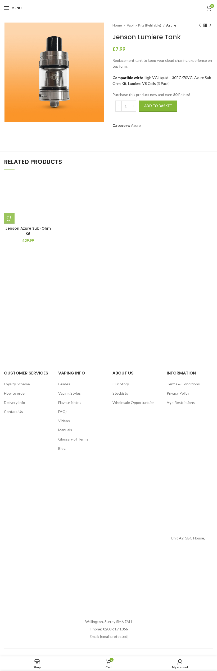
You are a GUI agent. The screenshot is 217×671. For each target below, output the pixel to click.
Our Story (120, 384)
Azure (171, 25)
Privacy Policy (178, 393)
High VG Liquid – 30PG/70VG (168, 77)
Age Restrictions (181, 402)
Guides (64, 384)
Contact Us (13, 411)
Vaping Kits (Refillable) (144, 25)
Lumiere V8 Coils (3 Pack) (149, 83)
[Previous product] (199, 25)
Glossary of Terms (73, 439)
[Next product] (210, 25)
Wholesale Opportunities (133, 402)
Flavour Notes (69, 402)
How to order (15, 393)
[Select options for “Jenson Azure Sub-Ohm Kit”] (9, 218)
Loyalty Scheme (17, 384)
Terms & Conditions (183, 384)
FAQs (62, 411)
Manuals (65, 430)
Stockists (120, 393)
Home (117, 25)
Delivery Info (14, 402)
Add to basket (158, 106)
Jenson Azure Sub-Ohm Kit (28, 231)
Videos (64, 421)
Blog (62, 448)
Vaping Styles (69, 393)
